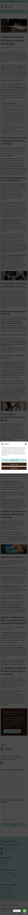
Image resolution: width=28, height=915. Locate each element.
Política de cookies (7, 471)
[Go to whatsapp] (24, 911)
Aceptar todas (14, 460)
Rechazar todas (14, 464)
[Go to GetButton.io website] (24, 913)
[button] (26, 444)
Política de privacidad (15, 471)
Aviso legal (23, 471)
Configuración (14, 468)
